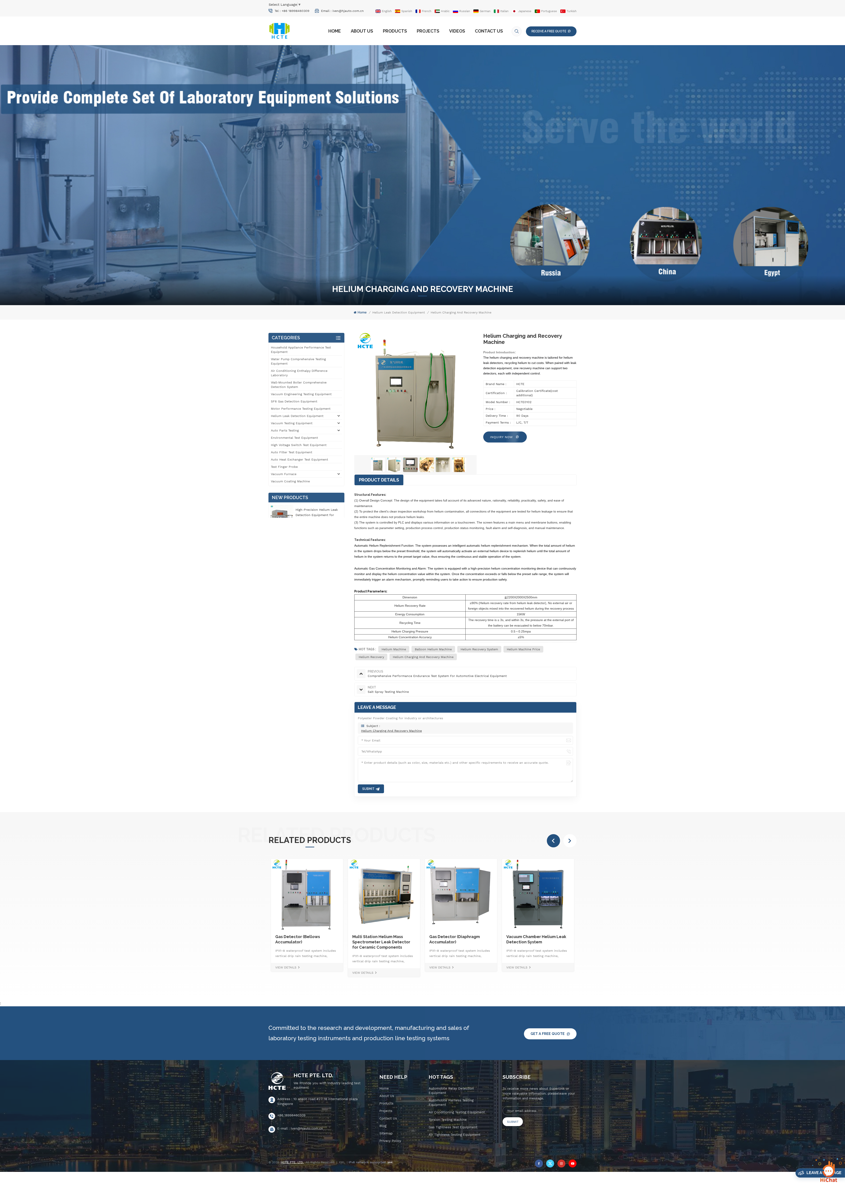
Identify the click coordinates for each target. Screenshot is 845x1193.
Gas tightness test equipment (453, 1127)
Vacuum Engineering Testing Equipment (301, 394)
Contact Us (489, 31)
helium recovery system (479, 649)
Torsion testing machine (448, 1120)
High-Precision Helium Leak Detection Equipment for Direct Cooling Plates (317, 515)
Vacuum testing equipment (291, 423)
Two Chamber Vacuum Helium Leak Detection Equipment (484, 939)
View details (311, 967)
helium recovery (371, 657)
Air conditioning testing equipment (457, 1112)
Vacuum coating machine (290, 481)
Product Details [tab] (379, 480)
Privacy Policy (390, 1141)
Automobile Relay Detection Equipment (451, 1090)
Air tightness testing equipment (454, 1135)
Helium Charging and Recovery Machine (423, 657)
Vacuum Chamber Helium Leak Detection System (331, 939)
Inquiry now (502, 437)
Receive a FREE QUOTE (548, 31)
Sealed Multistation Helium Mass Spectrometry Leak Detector (405, 942)
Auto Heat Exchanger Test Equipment (299, 459)
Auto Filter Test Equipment (291, 452)
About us (362, 31)
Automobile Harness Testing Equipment (451, 1102)
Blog (382, 1126)
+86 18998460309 (295, 11)
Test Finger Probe (284, 466)
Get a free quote (548, 1034)
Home (334, 31)
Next (570, 840)
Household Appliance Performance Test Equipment (301, 350)
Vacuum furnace (283, 474)
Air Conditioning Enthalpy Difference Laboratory (299, 373)
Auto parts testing (285, 430)
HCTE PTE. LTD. (313, 1075)
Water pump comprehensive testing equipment (298, 361)
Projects (428, 31)
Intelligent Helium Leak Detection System (555, 939)
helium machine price (523, 649)
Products (395, 31)
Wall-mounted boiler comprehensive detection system (299, 385)
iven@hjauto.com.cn (348, 11)
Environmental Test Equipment (294, 437)
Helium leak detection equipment (398, 312)
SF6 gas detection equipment (294, 401)
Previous (553, 840)
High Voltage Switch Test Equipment (299, 445)
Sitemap (386, 1133)
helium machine (394, 649)
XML (342, 1162)
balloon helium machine (433, 649)
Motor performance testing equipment (301, 408)
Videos (457, 31)
